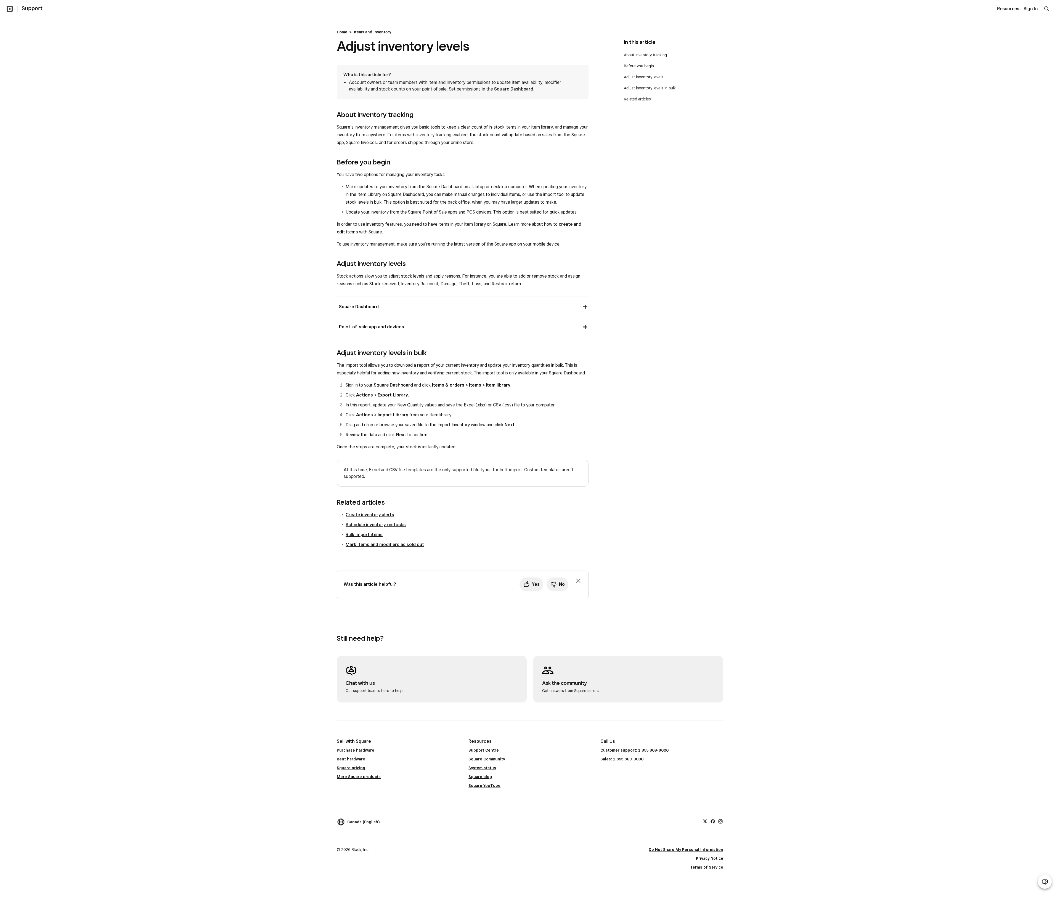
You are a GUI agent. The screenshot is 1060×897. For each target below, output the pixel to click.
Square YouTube (484, 785)
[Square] (10, 9)
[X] (705, 821)
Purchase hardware (355, 750)
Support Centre (483, 750)
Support (32, 8)
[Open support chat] (1045, 882)
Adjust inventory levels (643, 77)
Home (342, 32)
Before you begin (639, 66)
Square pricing (351, 768)
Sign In (1031, 8)
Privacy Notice (709, 858)
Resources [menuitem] (1008, 8)
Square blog (480, 776)
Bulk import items (364, 534)
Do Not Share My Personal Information (686, 849)
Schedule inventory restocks (376, 524)
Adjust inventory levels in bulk (650, 88)
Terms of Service (706, 867)
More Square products (359, 776)
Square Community (486, 759)
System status (482, 768)
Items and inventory (372, 32)
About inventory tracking (645, 55)
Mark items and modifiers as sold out (385, 544)
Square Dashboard (513, 89)
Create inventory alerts (370, 514)
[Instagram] (720, 821)
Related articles (637, 99)
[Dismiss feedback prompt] (578, 580)
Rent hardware (351, 759)
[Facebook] (713, 821)
